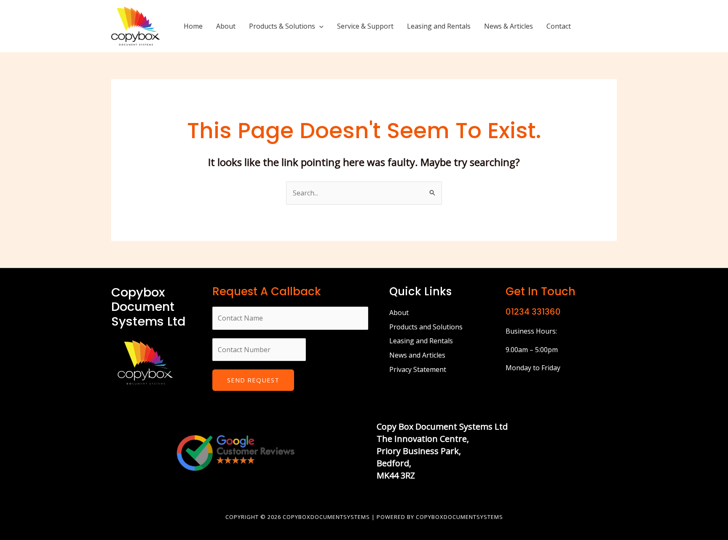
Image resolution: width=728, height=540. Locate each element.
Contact (558, 26)
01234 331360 (533, 312)
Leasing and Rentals (439, 26)
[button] (319, 26)
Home (193, 26)
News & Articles (508, 26)
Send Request (253, 380)
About (226, 26)
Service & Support (365, 26)
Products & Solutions (282, 26)
